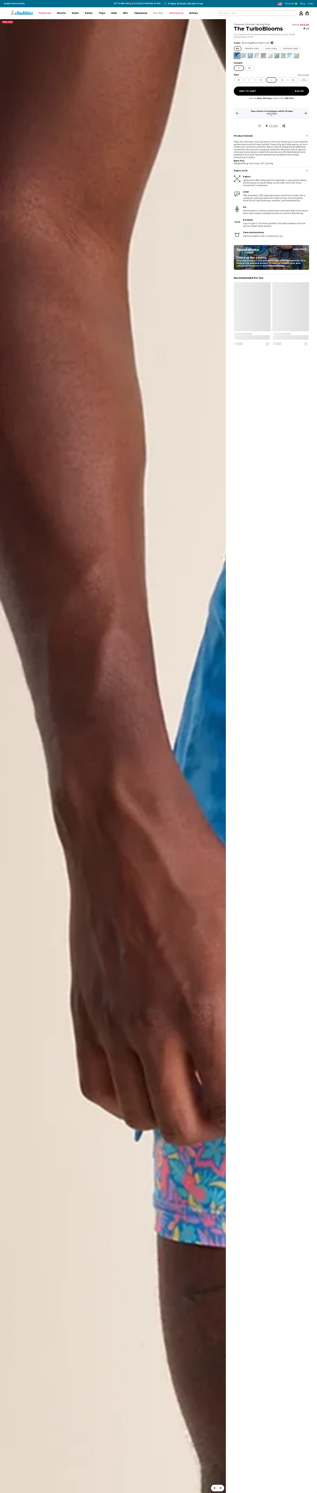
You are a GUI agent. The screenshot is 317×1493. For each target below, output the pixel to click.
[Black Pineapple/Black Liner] (250, 55)
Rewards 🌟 (291, 3)
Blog (302, 3)
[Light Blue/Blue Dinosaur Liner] (243, 55)
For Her (158, 13)
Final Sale (7, 22)
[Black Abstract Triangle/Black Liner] (276, 55)
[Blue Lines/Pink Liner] (257, 55)
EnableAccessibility (14, 3)
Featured (44, 13)
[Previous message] (237, 113)
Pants (89, 13)
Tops (102, 13)
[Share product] (283, 125)
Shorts (61, 13)
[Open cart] (307, 13)
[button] (44, 13)
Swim (75, 13)
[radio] (237, 55)
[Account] (301, 13)
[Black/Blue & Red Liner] (263, 55)
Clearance (140, 13)
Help (310, 3)
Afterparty (176, 13)
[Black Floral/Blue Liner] (290, 55)
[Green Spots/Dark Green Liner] (296, 55)
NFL (125, 13)
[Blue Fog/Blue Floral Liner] (237, 55)
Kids (114, 13)
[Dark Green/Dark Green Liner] (283, 55)
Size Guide (303, 74)
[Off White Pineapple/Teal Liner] (270, 55)
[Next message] (305, 113)
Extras (193, 13)
